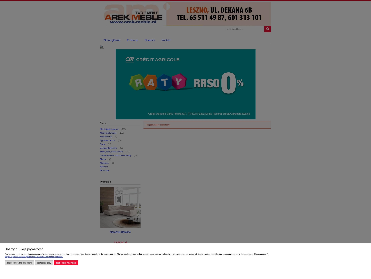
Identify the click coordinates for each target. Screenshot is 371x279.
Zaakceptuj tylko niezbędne (19, 263)
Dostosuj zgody (44, 263)
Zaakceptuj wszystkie (66, 263)
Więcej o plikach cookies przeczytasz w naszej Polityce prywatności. (34, 257)
